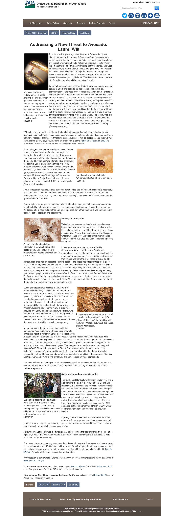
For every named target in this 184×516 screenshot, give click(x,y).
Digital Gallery (52, 23)
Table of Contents (97, 23)
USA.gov (126, 511)
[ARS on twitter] (125, 15)
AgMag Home (36, 23)
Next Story (84, 32)
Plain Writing (114, 508)
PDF (55, 32)
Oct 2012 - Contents (36, 32)
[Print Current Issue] (155, 16)
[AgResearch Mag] (138, 15)
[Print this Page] (157, 15)
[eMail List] (131, 15)
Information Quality (114, 511)
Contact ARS (155, 2)
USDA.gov (79, 508)
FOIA (44, 511)
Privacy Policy (74, 511)
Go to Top (43, 484)
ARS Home (136, 2)
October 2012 (99, 474)
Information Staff (104, 466)
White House (137, 511)
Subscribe (67, 23)
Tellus (112, 23)
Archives (81, 23)
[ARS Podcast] (144, 15)
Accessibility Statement (57, 511)
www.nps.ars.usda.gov (34, 460)
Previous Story (68, 32)
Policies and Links (100, 508)
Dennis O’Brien (78, 466)
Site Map (88, 508)
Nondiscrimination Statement (93, 511)
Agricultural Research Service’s (95, 140)
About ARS (145, 2)
